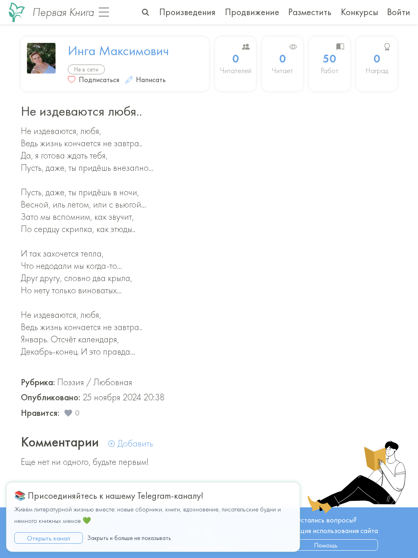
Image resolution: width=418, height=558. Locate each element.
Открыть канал (48, 537)
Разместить (309, 12)
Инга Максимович (118, 50)
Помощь (326, 544)
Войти (398, 12)
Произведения (187, 12)
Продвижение (252, 12)
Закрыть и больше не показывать (129, 538)
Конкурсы (359, 12)
